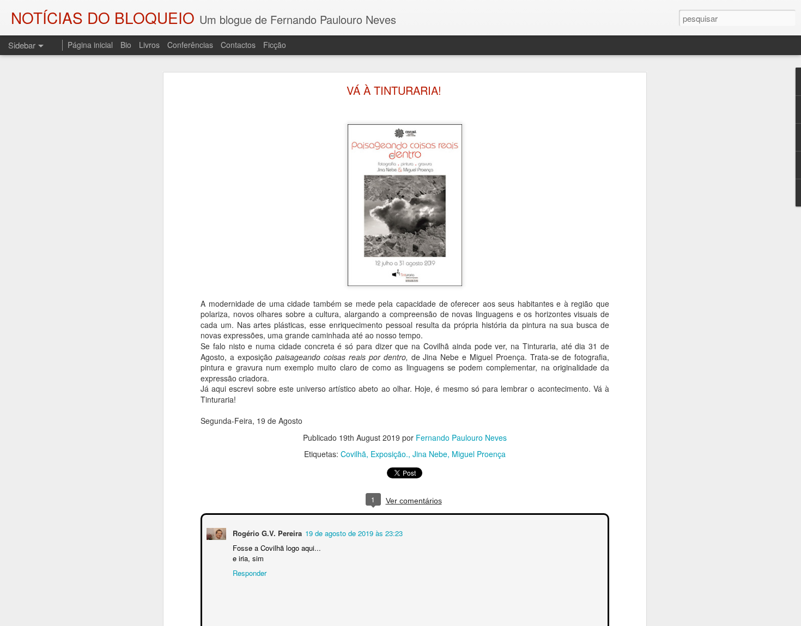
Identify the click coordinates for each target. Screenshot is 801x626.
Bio (125, 44)
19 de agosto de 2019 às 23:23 (353, 532)
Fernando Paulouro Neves (461, 437)
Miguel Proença (479, 453)
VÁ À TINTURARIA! (394, 90)
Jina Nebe (429, 453)
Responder (248, 572)
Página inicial (90, 44)
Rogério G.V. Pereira (266, 532)
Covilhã (353, 453)
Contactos (238, 44)
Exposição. (389, 453)
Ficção (274, 44)
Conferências (190, 44)
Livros (149, 44)
